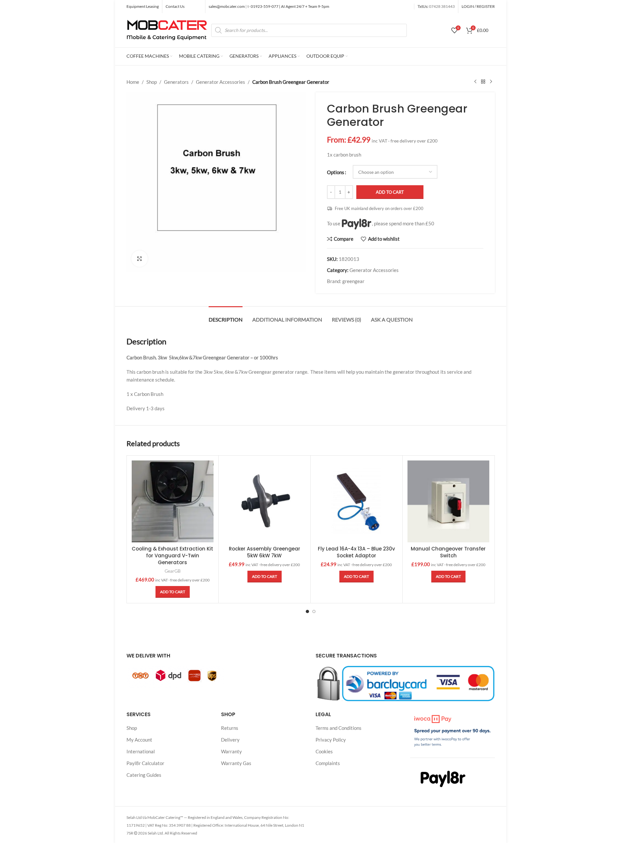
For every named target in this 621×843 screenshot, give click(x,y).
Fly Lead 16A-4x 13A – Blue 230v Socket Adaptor (356, 552)
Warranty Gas (236, 763)
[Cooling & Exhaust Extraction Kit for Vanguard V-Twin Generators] (173, 501)
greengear (353, 281)
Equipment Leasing (142, 6)
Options (335, 172)
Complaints (328, 763)
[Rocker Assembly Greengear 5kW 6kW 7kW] (264, 501)
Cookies (324, 751)
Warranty (231, 751)
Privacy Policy (331, 740)
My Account (139, 740)
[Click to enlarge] (139, 258)
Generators (176, 82)
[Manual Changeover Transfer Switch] (448, 501)
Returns (229, 728)
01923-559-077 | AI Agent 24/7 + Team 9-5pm (289, 6)
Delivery (230, 740)
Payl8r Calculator (145, 763)
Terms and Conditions (339, 728)
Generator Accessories (220, 82)
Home (132, 82)
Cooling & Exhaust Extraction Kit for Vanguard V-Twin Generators (172, 555)
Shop (151, 82)
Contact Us (175, 6)
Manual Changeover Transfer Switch (448, 552)
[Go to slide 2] (314, 611)
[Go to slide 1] (307, 611)
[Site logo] (167, 29)
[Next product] (491, 82)
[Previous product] (475, 82)
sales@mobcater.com (227, 6)
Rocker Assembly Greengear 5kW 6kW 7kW (264, 552)
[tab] (226, 316)
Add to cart (390, 192)
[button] (172, 592)
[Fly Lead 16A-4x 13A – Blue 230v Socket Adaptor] (356, 501)
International (140, 751)
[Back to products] (483, 82)
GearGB (173, 571)
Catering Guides (143, 775)
